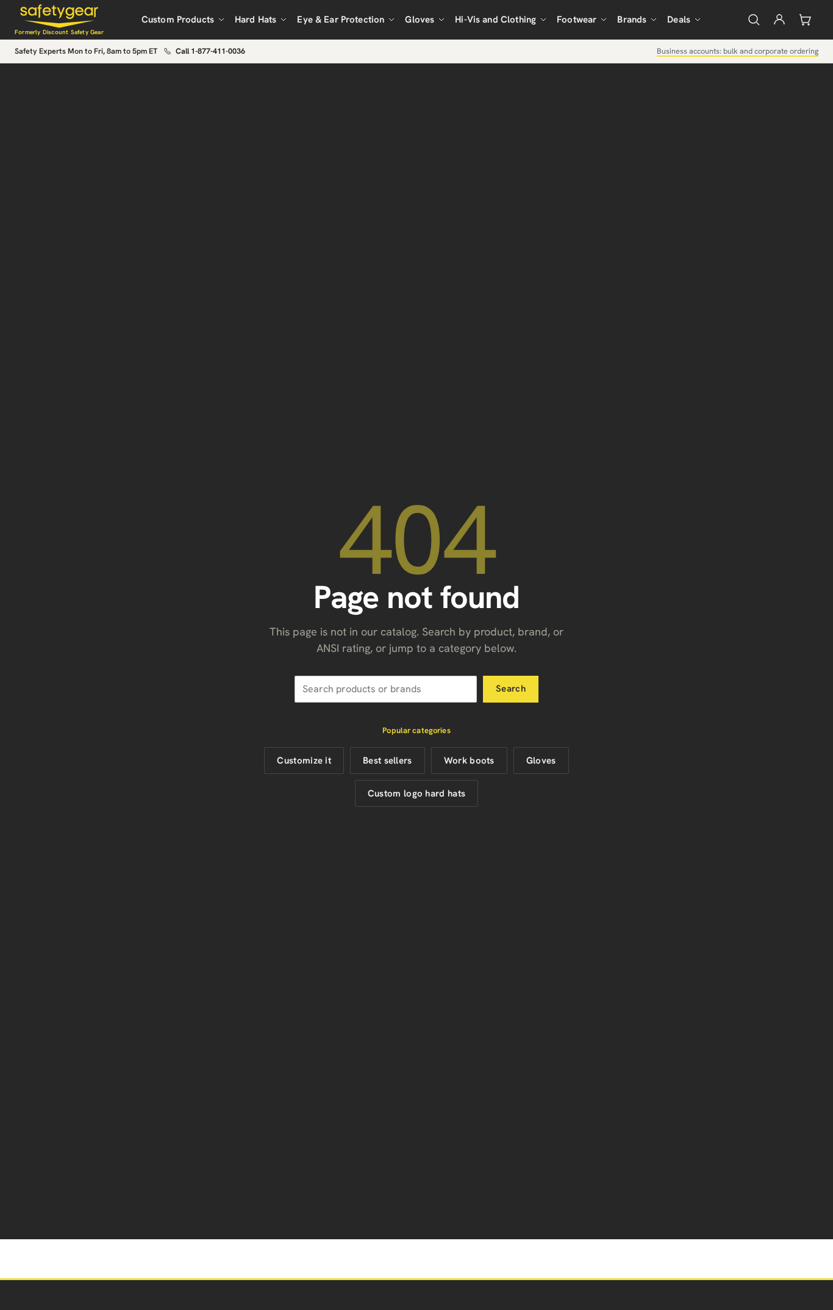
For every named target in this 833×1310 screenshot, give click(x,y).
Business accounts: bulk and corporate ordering (737, 51)
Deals (678, 19)
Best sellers (387, 760)
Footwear (576, 19)
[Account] (779, 19)
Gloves (419, 19)
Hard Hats (255, 19)
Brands (631, 19)
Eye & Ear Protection (340, 19)
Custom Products (177, 19)
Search (511, 688)
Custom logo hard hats (416, 793)
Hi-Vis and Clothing (495, 19)
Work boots (469, 760)
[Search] (753, 19)
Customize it (304, 760)
